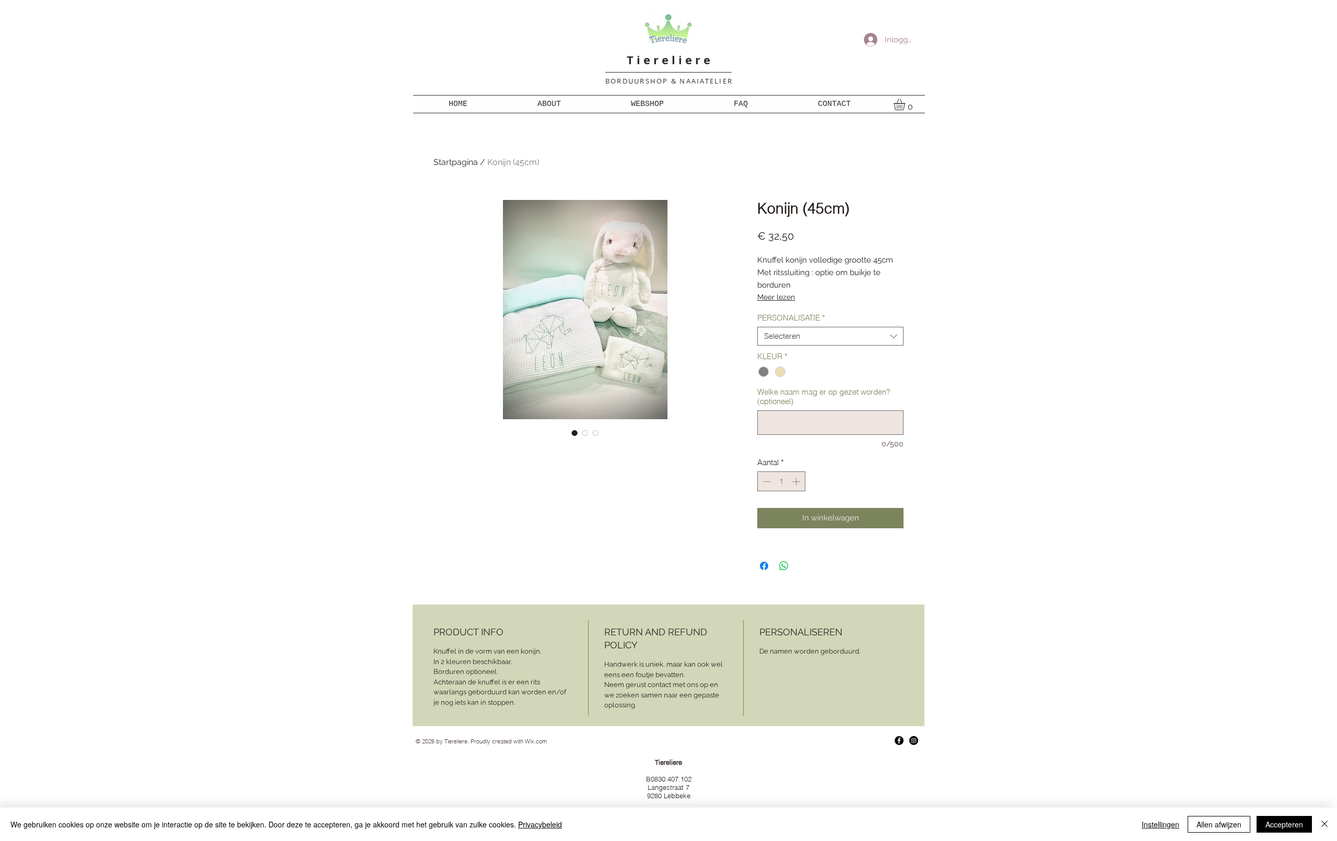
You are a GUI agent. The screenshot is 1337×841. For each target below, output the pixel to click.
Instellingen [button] (1160, 824)
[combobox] (830, 336)
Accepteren (1284, 824)
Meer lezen (776, 297)
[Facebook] (899, 740)
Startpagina (455, 162)
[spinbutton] (781, 481)
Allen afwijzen (1219, 824)
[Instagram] (913, 740)
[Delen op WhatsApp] (784, 566)
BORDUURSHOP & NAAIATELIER (669, 81)
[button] (906, 104)
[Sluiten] (1324, 824)
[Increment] (797, 481)
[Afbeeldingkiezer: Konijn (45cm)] (574, 433)
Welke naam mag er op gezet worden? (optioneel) (823, 396)
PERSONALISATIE (791, 318)
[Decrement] (766, 481)
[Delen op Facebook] (764, 566)
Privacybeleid (540, 824)
